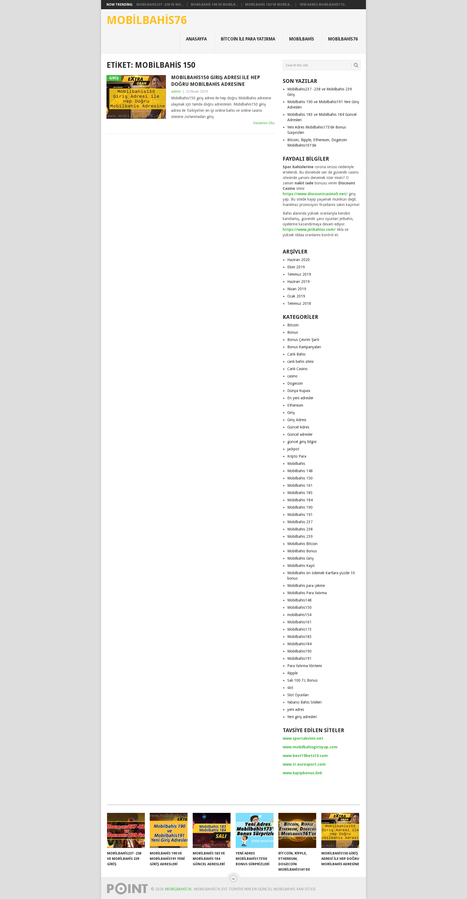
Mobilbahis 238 (300, 529)
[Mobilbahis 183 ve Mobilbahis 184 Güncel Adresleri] (212, 830)
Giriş (291, 412)
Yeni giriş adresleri (302, 717)
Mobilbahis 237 (300, 522)
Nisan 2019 (296, 289)
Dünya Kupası (298, 390)
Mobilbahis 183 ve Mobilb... (268, 4)
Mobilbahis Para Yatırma (307, 593)
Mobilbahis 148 (300, 471)
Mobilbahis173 (299, 629)
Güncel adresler (300, 434)
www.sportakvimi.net (303, 738)
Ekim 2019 (296, 267)
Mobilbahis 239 (300, 536)
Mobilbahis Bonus (302, 551)
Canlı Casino (297, 369)
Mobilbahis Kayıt (301, 565)
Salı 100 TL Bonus (302, 680)
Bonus (292, 332)
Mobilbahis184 (299, 644)
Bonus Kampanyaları (304, 347)
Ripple (292, 673)
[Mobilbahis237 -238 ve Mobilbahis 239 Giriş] (126, 830)
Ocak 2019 (296, 296)
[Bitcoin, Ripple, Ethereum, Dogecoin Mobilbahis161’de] (297, 830)
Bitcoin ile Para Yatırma (248, 39)
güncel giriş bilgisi (301, 442)
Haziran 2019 (298, 281)
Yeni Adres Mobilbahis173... (323, 4)
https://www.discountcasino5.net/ (315, 194)
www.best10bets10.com (305, 755)
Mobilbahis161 (299, 622)
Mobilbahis (301, 39)
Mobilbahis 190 (300, 507)
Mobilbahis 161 (300, 485)
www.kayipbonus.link (302, 773)
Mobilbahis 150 (300, 478)
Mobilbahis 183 (300, 493)
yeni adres (295, 709)
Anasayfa (196, 39)
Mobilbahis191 (299, 658)
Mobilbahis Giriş (300, 558)
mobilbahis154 (299, 615)
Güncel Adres (298, 427)
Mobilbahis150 (299, 607)
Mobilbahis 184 (300, 500)
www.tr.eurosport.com (304, 764)
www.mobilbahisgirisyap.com (310, 747)
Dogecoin (295, 383)
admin (176, 91)
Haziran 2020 (298, 260)
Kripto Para (296, 456)
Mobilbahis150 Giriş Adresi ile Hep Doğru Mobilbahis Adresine (215, 81)
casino (292, 376)
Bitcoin (293, 325)
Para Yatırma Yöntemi (304, 666)
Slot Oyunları (298, 695)
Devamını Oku (264, 123)
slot (290, 687)
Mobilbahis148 (299, 600)
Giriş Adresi (296, 420)
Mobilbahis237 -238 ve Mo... (160, 4)
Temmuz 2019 (299, 274)
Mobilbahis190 (299, 651)
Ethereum (295, 405)
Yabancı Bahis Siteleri (304, 702)
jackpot (293, 449)
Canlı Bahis (296, 354)
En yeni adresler (300, 398)
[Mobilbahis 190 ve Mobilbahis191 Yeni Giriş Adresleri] (169, 830)
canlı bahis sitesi (300, 361)
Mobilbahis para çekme (306, 585)
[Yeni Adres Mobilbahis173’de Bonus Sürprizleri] (254, 830)
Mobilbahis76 (146, 20)
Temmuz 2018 (299, 303)
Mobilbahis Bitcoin (302, 544)
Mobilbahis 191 (300, 514)
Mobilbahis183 (299, 636)
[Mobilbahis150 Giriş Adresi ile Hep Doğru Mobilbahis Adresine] (340, 830)
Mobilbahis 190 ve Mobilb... (214, 4)
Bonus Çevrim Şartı (303, 339)
